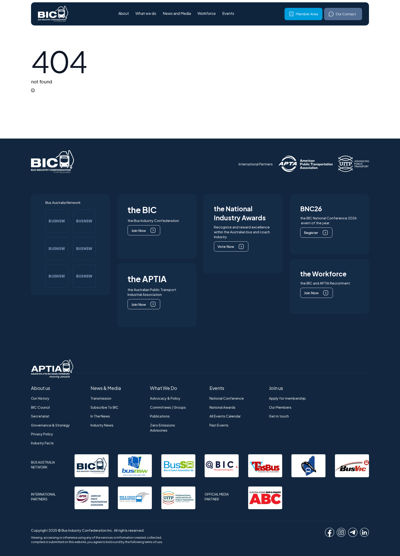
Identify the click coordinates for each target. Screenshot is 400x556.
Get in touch (279, 416)
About (123, 14)
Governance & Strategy (50, 425)
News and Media (177, 14)
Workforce (206, 14)
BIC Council (40, 407)
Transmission (101, 398)
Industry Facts (42, 443)
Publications (160, 416)
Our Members (280, 407)
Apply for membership (287, 398)
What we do (145, 14)
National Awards (222, 407)
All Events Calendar (225, 416)
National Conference (226, 398)
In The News (100, 416)
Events (228, 14)
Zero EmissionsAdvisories (162, 428)
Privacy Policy (42, 434)
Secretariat (40, 416)
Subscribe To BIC (105, 407)
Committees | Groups (168, 407)
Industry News (102, 425)
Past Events (218, 425)
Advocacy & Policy (165, 398)
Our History (40, 398)
